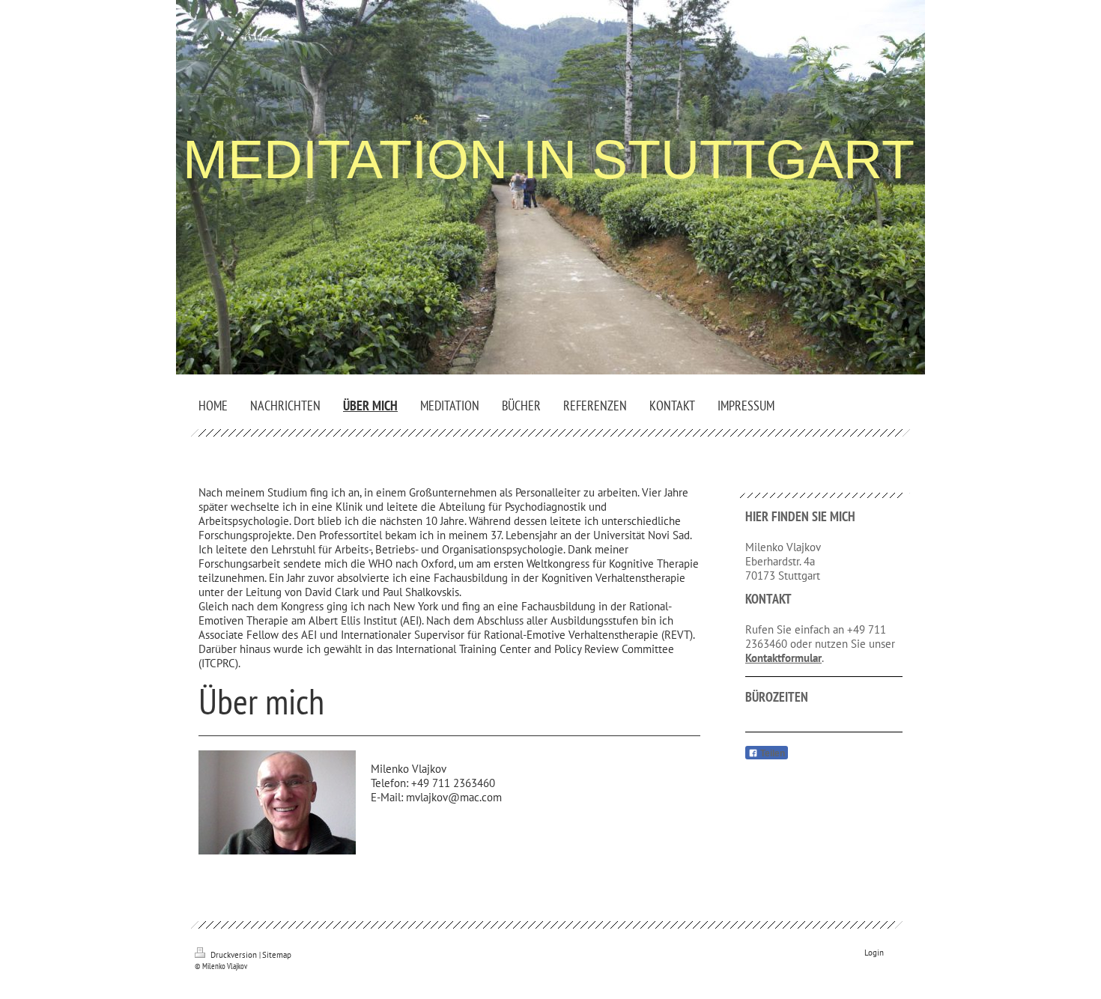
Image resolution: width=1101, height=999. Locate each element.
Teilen (771, 753)
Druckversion (233, 955)
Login (874, 952)
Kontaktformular (783, 658)
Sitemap (276, 955)
